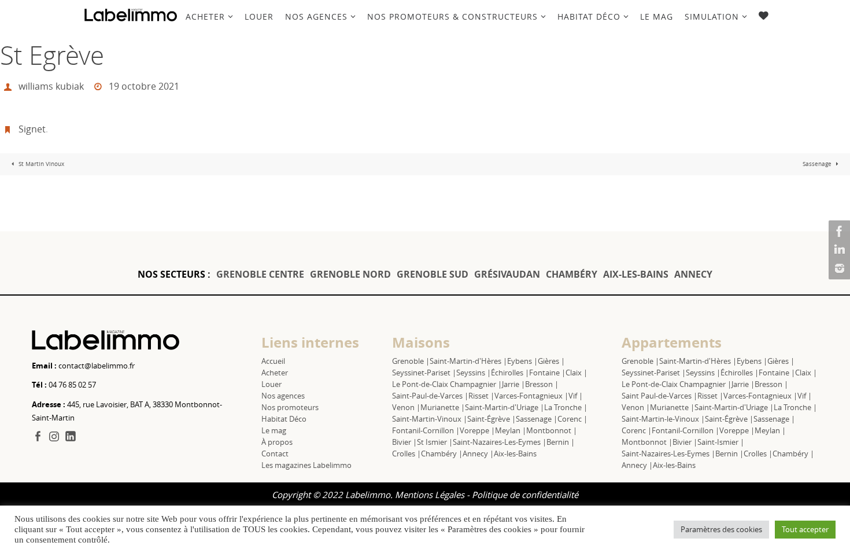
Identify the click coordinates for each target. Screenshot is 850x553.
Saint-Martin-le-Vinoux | (663, 419)
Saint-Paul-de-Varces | (430, 395)
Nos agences (283, 395)
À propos (277, 442)
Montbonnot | (551, 430)
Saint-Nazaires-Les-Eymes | (499, 442)
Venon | (406, 407)
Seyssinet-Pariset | (424, 372)
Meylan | (510, 430)
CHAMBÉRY (571, 274)
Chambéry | (442, 453)
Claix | (576, 372)
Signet (32, 129)
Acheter (274, 372)
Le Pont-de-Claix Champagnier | (447, 384)
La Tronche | (565, 407)
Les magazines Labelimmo (306, 465)
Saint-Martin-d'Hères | (468, 361)
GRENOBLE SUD (432, 274)
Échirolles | (510, 372)
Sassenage (818, 164)
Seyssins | (473, 372)
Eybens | (522, 361)
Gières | (551, 361)
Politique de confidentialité (525, 494)
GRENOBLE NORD (350, 274)
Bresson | (542, 384)
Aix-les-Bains (515, 453)
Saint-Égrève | (491, 419)
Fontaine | (547, 372)
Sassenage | (536, 419)
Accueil (273, 361)
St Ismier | (435, 442)
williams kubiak (51, 86)
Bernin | (560, 442)
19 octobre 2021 (144, 86)
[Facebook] (838, 231)
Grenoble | (411, 361)
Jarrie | (513, 384)
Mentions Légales (429, 494)
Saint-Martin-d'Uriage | (504, 407)
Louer (271, 384)
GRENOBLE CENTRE (260, 274)
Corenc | (572, 419)
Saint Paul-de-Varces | (659, 395)
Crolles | (406, 453)
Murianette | (442, 407)
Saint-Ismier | (720, 442)
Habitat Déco (283, 419)
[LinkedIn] (838, 250)
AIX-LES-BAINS (635, 274)
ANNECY (693, 274)
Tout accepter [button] (805, 529)
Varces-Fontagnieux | (531, 395)
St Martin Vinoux (40, 164)
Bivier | (404, 442)
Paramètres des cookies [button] (721, 529)
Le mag (273, 430)
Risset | (481, 395)
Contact (275, 453)
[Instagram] (838, 268)
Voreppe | (477, 430)
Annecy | (478, 453)
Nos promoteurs (290, 407)
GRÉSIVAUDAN (507, 274)
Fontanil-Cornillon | (426, 430)
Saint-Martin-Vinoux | (429, 419)
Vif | (575, 395)
